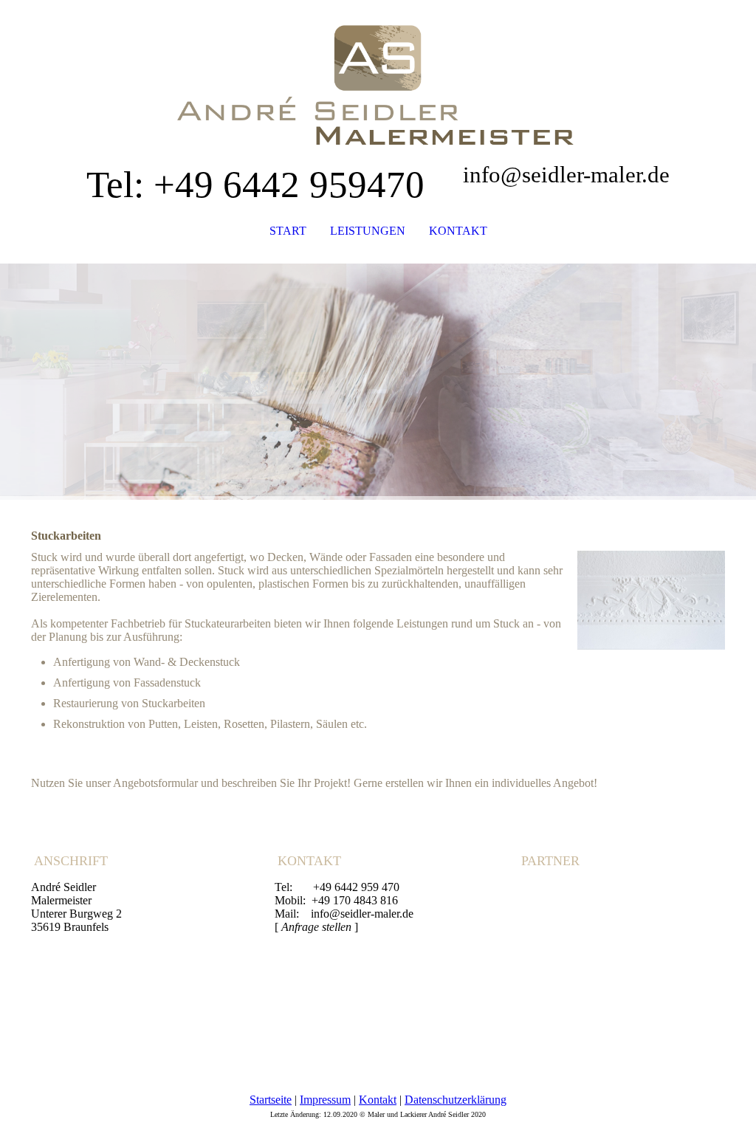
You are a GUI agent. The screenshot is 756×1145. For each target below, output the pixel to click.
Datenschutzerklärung (455, 1099)
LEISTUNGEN (367, 230)
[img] (378, 74)
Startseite (271, 1099)
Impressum (325, 1099)
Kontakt (377, 1099)
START (287, 230)
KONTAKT (458, 230)
